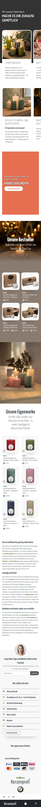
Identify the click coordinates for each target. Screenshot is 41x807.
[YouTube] (13, 797)
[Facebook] (4, 797)
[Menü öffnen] (36, 803)
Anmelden (35, 673)
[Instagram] (9, 797)
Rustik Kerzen (15, 561)
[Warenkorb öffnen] (26, 803)
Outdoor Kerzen (9, 554)
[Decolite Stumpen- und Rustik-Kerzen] (17, 102)
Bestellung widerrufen (11, 733)
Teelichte (5, 561)
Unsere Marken (11, 715)
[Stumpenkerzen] (17, 45)
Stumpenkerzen (13, 63)
